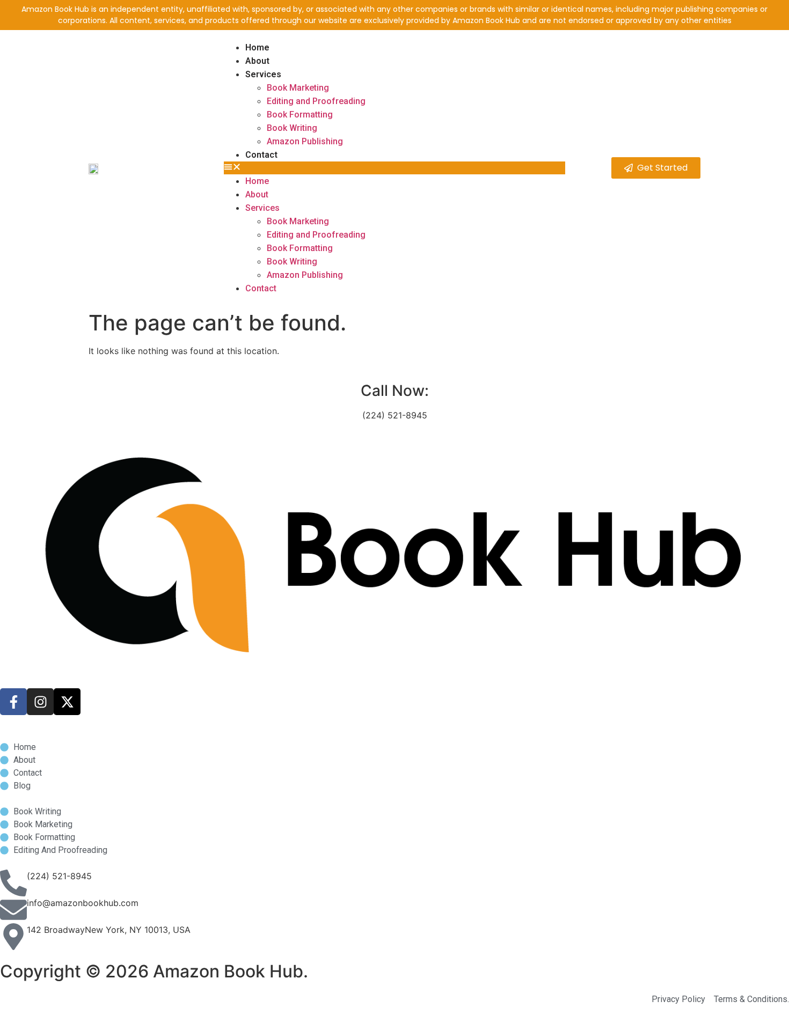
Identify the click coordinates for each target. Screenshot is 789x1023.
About (257, 61)
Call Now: (395, 390)
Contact (261, 155)
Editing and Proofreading (316, 101)
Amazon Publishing (305, 141)
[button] (394, 167)
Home (257, 47)
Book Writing (292, 128)
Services (263, 74)
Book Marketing (298, 88)
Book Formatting (300, 114)
